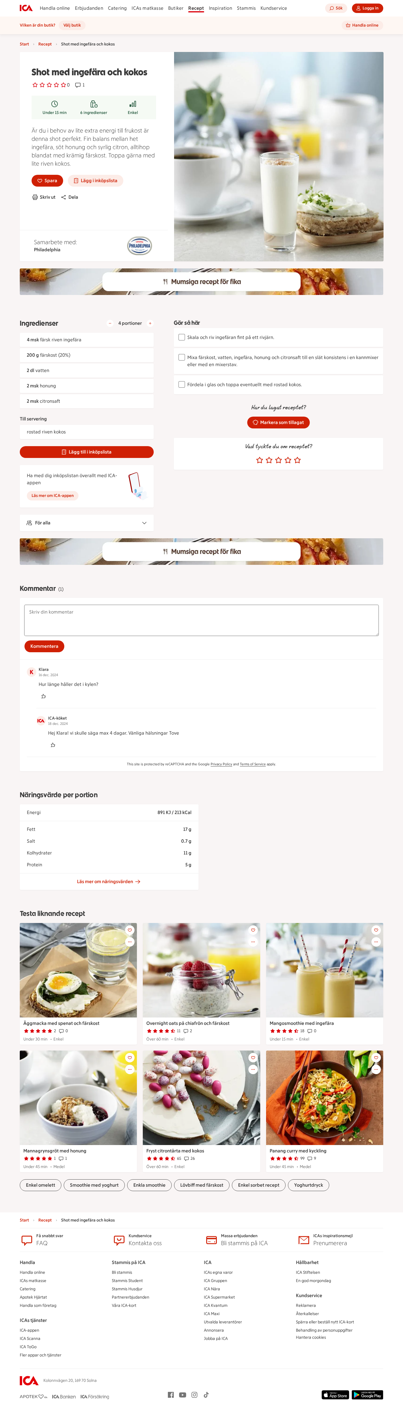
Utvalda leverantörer (223, 1322)
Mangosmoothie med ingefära (302, 1023)
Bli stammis (122, 1272)
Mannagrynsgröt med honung (54, 1151)
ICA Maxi (211, 1313)
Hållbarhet (307, 1262)
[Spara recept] (130, 930)
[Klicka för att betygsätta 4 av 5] (288, 460)
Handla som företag (38, 1305)
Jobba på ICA (216, 1338)
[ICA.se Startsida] (26, 8)
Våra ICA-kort (124, 1305)
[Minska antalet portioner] (110, 323)
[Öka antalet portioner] (150, 323)
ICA (208, 1262)
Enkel (133, 112)
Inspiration (220, 8)
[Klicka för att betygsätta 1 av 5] (259, 460)
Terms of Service (253, 764)
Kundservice (274, 8)
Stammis (246, 8)
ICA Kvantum (215, 1305)
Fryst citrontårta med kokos (175, 1151)
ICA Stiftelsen (308, 1272)
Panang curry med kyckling (298, 1151)
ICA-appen (29, 1330)
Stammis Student (127, 1280)
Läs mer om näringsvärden (105, 881)
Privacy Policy (221, 764)
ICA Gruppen (215, 1280)
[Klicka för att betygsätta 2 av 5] (269, 460)
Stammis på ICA (128, 1262)
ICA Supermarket (219, 1297)
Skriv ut (47, 197)
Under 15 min (54, 112)
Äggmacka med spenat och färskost (61, 1023)
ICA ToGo (28, 1346)
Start (24, 44)
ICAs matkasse (147, 8)
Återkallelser (307, 1313)
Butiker (176, 8)
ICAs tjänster (33, 1320)
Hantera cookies (311, 1337)
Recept (196, 8)
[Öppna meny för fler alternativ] (130, 942)
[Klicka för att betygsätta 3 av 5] (278, 460)
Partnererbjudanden (130, 1297)
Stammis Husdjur (127, 1288)
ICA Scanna (30, 1338)
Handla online (55, 8)
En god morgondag (313, 1280)
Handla (27, 1262)
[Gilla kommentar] (43, 696)
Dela (73, 197)
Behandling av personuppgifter (324, 1330)
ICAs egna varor (218, 1272)
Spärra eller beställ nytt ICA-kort (325, 1322)
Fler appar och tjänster (40, 1355)
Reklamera (306, 1305)
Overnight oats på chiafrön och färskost (188, 1023)
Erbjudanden (89, 8)
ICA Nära (212, 1288)
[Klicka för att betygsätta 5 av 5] (297, 460)
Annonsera (214, 1330)
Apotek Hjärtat (33, 1297)
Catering (117, 8)
